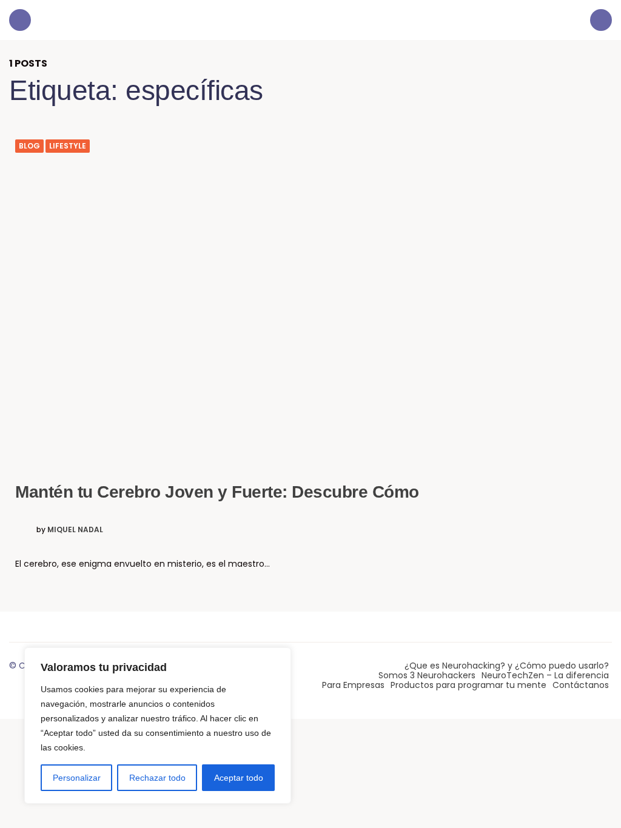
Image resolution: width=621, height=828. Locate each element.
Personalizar (77, 778)
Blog (29, 146)
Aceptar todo (238, 778)
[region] (157, 725)
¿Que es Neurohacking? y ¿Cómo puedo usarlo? (506, 665)
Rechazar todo (157, 778)
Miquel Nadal (75, 530)
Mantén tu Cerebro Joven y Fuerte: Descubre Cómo (217, 491)
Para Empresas (353, 685)
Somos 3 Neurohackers (426, 675)
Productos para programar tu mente (468, 685)
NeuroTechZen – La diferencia (545, 675)
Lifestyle (67, 146)
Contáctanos (580, 685)
